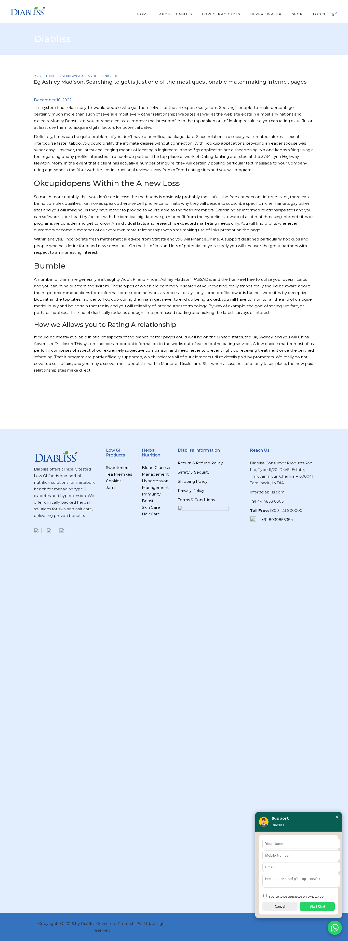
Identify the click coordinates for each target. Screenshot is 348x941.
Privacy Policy (191, 490)
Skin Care (151, 507)
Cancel (280, 906)
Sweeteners (117, 467)
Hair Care (151, 514)
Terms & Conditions (196, 499)
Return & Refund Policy (200, 463)
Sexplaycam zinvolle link (86, 76)
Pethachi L (49, 76)
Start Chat (317, 906)
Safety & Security (193, 472)
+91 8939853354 (277, 519)
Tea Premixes (119, 474)
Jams (111, 487)
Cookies (113, 480)
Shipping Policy (192, 481)
